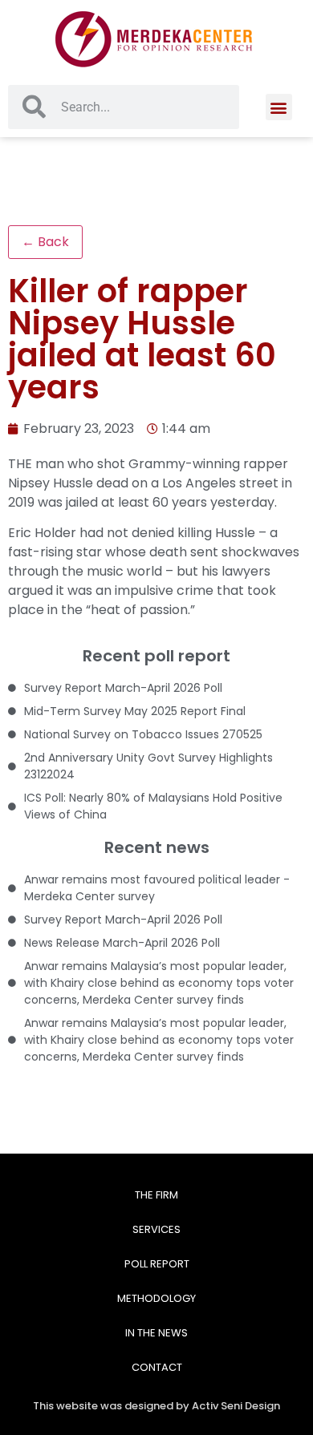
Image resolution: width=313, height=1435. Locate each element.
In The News (156, 1332)
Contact (157, 1367)
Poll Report (156, 1263)
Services (156, 1229)
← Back (45, 241)
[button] (279, 107)
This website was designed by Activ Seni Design (156, 1405)
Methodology (156, 1298)
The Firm (156, 1195)
